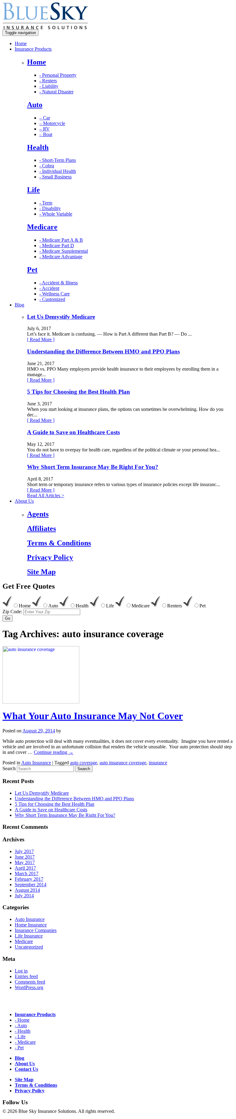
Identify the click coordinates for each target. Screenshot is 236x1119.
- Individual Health (57, 171)
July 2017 (24, 851)
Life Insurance (29, 935)
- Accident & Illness (58, 282)
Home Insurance (31, 924)
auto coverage (83, 762)
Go (7, 618)
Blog (19, 304)
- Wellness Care (54, 293)
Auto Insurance (36, 762)
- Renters (48, 80)
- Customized (52, 299)
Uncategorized (29, 946)
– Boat (45, 134)
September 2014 (30, 884)
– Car (44, 117)
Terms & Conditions (36, 1085)
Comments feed (30, 981)
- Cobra (46, 165)
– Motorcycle (52, 123)
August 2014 (27, 890)
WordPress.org (29, 987)
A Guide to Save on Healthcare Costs (73, 432)
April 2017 (25, 868)
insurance (158, 762)
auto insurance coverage (123, 762)
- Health (22, 1031)
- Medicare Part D (56, 245)
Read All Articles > (45, 495)
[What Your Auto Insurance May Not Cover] (40, 701)
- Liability (48, 86)
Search (9, 768)
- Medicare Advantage (60, 256)
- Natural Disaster (56, 91)
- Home (22, 1020)
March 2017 (26, 873)
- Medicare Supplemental (63, 251)
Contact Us (26, 1069)
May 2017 (25, 862)
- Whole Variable (55, 213)
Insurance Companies (36, 930)
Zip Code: (12, 611)
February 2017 (29, 879)
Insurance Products (33, 49)
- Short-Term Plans (57, 160)
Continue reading (53, 752)
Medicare (24, 941)
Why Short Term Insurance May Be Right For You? (92, 467)
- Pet (19, 1047)
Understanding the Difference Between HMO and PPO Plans (103, 351)
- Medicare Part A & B (61, 240)
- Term (45, 202)
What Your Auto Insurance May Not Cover (92, 715)
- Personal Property (58, 75)
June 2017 (25, 857)
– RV (44, 128)
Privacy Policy (30, 1090)
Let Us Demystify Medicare (61, 317)
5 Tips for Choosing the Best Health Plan (78, 391)
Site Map (24, 1079)
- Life (20, 1036)
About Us (24, 501)
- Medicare (25, 1042)
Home (21, 43)
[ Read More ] (40, 339)
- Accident (49, 288)
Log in (21, 970)
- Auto (21, 1025)
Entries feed (26, 976)
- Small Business (55, 176)
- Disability (50, 208)
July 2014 (24, 895)
